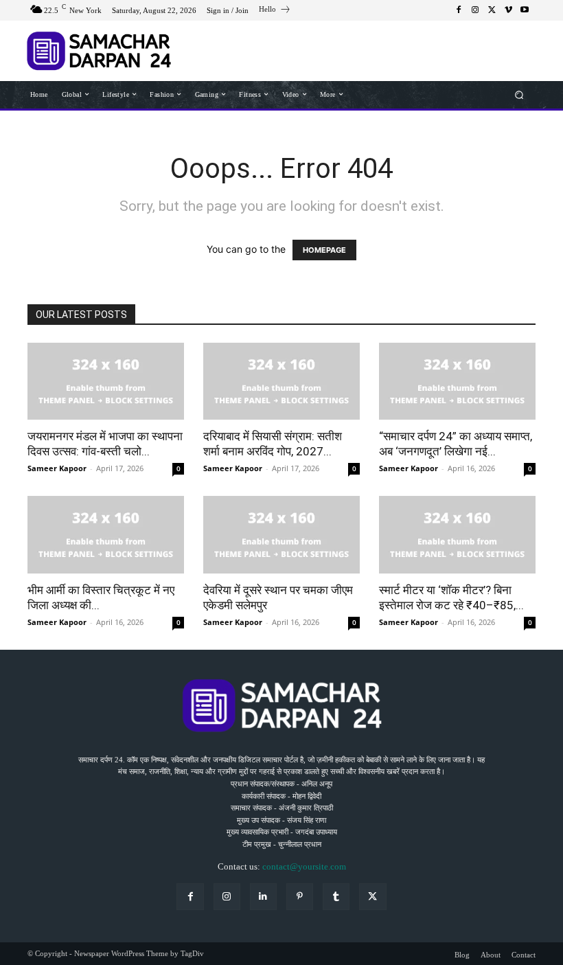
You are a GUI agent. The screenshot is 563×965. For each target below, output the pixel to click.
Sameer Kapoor (57, 468)
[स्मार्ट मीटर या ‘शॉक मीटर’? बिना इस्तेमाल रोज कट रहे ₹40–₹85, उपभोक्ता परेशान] (457, 535)
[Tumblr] (336, 896)
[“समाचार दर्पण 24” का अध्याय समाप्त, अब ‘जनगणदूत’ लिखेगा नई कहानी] (457, 381)
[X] (491, 10)
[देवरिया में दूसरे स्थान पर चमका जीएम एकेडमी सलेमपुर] (281, 535)
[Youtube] (524, 10)
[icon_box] (275, 10)
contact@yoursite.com (304, 866)
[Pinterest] (299, 896)
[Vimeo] (508, 10)
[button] (519, 94)
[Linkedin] (263, 896)
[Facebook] (458, 10)
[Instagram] (475, 10)
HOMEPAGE (324, 250)
